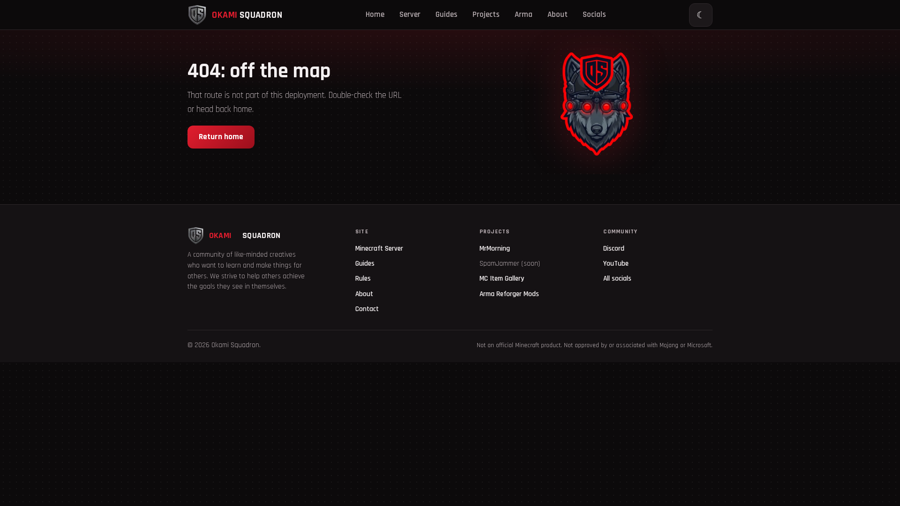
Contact (367, 309)
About (558, 14)
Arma (523, 14)
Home (375, 14)
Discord (613, 248)
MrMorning (495, 248)
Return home (221, 137)
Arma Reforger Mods (509, 294)
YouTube (616, 263)
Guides (446, 14)
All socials (617, 278)
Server (409, 14)
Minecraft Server (379, 248)
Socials (594, 14)
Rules (363, 278)
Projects (486, 14)
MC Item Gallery (502, 278)
